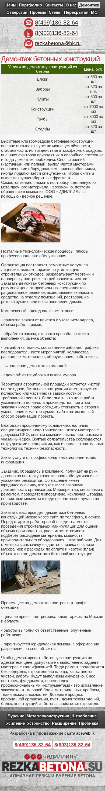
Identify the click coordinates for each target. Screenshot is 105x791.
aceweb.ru (86, 733)
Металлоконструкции (48, 716)
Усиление (15, 723)
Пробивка (88, 723)
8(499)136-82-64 (56, 22)
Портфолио (30, 5)
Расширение (64, 723)
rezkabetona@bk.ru (58, 43)
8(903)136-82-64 (56, 33)
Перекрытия (76, 12)
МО (94, 12)
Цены (10, 5)
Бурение (16, 716)
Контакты (53, 5)
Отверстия (16, 12)
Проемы (38, 12)
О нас (71, 5)
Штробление (84, 716)
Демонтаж (89, 5)
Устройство (38, 723)
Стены (55, 12)
